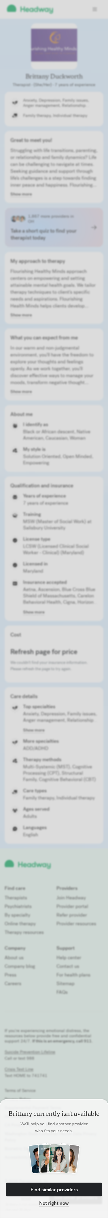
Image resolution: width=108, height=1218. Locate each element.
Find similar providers (54, 1189)
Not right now (54, 1203)
